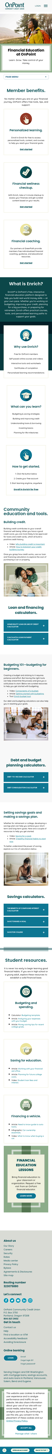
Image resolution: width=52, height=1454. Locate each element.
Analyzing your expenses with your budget (25, 1019)
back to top (41, 1450)
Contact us (10, 1327)
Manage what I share (26, 1433)
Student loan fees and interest (24, 1081)
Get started (26, 149)
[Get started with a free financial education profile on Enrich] (26, 117)
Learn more (26, 1196)
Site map (8, 1275)
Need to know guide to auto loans (27, 1125)
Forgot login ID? (27, 1360)
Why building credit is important (30, 544)
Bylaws (7, 1268)
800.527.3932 (11, 1319)
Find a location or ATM (16, 1335)
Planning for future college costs (26, 1075)
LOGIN (38, 6)
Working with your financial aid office (27, 1069)
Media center (11, 1261)
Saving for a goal (23, 836)
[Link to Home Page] (15, 6)
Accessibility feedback (15, 1338)
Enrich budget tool (22, 696)
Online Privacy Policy (16, 1420)
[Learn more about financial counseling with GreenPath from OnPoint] (26, 228)
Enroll (23, 1357)
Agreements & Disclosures (18, 1272)
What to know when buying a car (27, 1137)
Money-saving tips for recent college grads (27, 1025)
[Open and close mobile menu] (45, 6)
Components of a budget (27, 691)
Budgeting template (31, 1015)
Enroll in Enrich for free (26, 489)
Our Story (9, 1246)
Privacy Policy (11, 1264)
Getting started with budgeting (30, 693)
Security (8, 1253)
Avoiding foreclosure (15, 1342)
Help (6, 1331)
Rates (7, 1257)
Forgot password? (28, 1364)
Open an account (20, 1450)
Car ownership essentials (23, 1131)
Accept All (26, 1428)
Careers (8, 1250)
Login (11, 1358)
